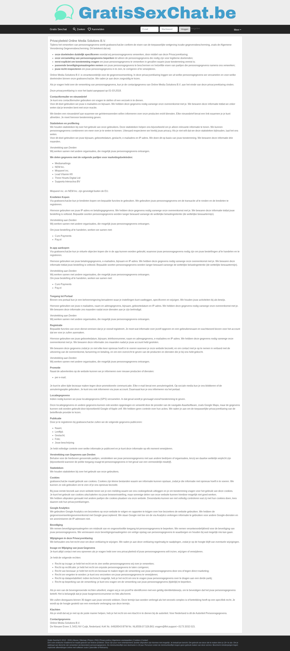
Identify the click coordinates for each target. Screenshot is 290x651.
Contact (145, 640)
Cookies (136, 640)
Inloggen (184, 29)
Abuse (75, 640)
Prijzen (90, 640)
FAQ (96, 640)
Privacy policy (105, 640)
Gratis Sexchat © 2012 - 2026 (60, 640)
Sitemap (83, 640)
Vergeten (195, 28)
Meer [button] (236, 29)
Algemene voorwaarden (122, 640)
